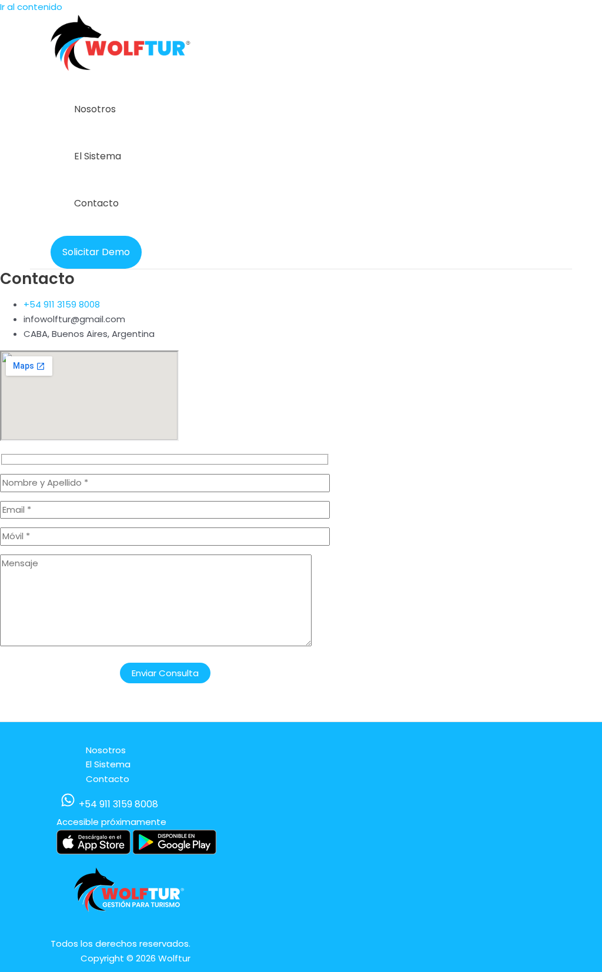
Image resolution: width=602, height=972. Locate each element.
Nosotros (95, 109)
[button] (96, 252)
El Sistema (97, 156)
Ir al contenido (31, 7)
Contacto (96, 203)
